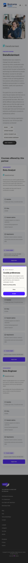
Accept (14, 293)
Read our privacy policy (9, 284)
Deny (14, 289)
